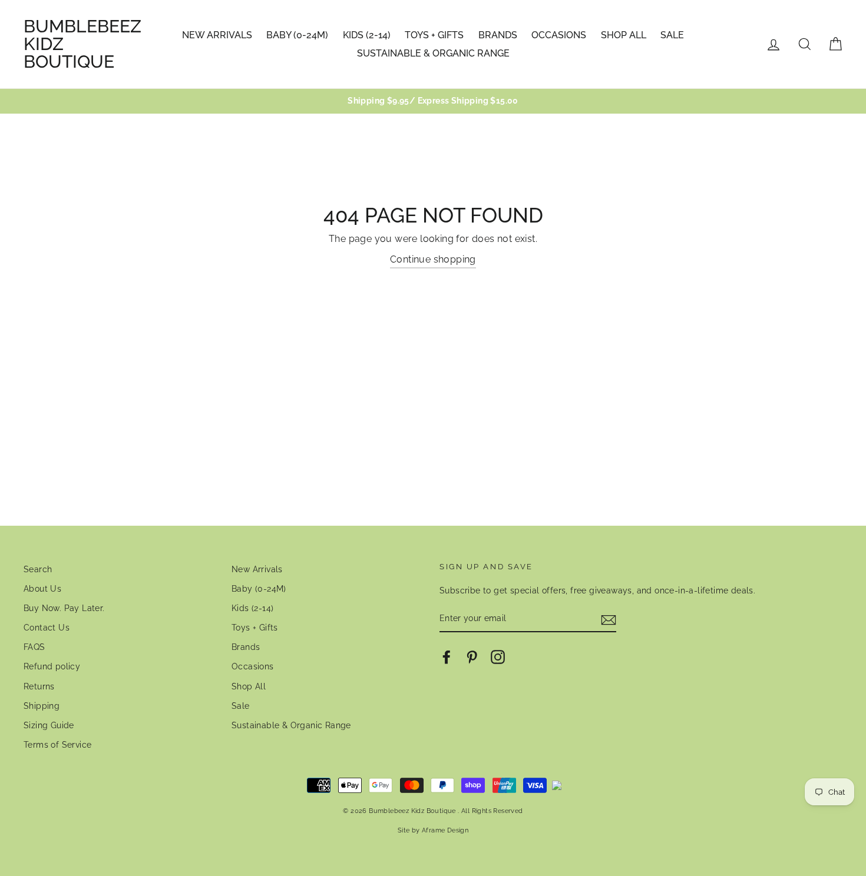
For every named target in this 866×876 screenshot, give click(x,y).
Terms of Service (57, 744)
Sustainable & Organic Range (433, 53)
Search (38, 569)
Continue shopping (433, 259)
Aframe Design (445, 830)
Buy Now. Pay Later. (64, 608)
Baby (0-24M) (297, 35)
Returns (39, 686)
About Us (42, 588)
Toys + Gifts (434, 35)
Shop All (623, 35)
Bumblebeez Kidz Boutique (82, 44)
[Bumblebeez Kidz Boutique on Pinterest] (472, 657)
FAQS (34, 647)
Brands (497, 35)
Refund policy (52, 666)
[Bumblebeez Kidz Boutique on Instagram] (498, 657)
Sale (672, 35)
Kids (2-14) (367, 35)
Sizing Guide (49, 725)
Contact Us (47, 627)
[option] (433, 101)
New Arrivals (217, 35)
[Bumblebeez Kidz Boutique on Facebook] (446, 657)
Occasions (558, 35)
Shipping (42, 706)
